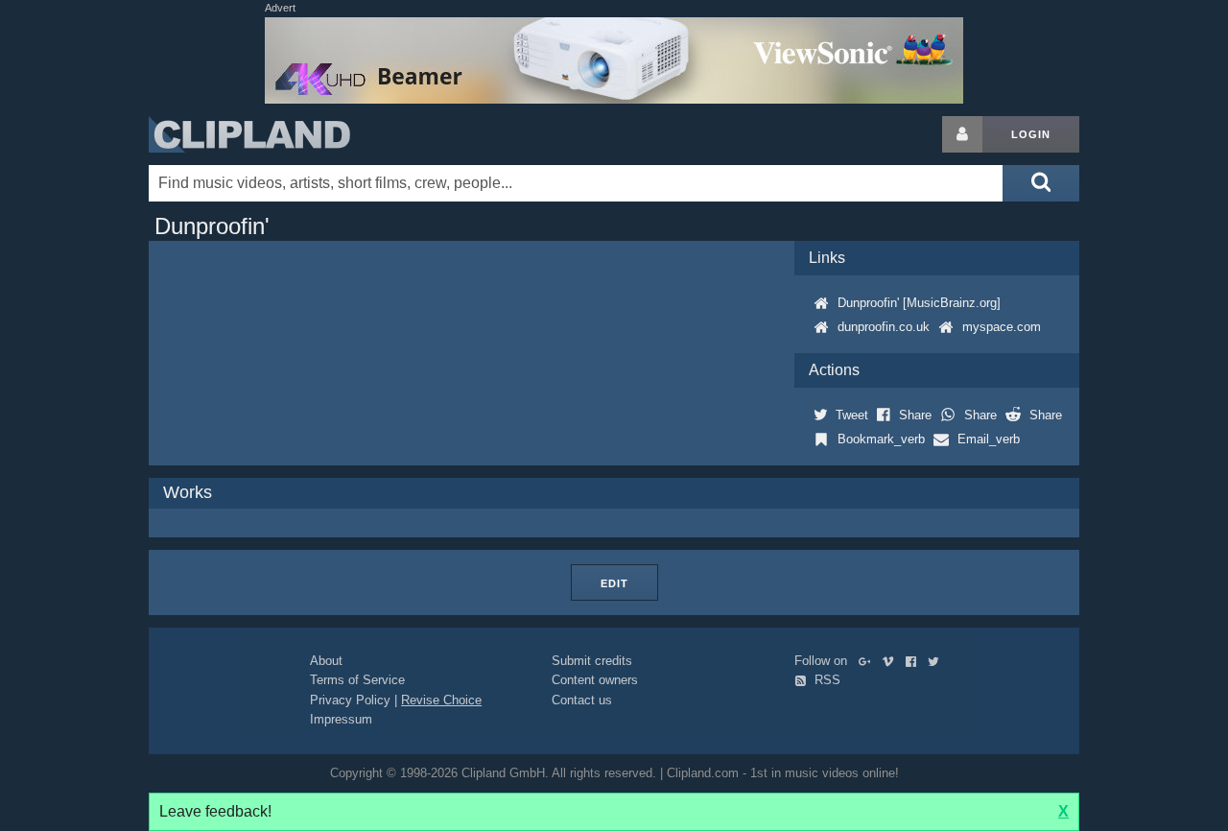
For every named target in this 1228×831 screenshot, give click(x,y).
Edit (614, 583)
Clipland (249, 134)
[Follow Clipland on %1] (869, 660)
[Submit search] (1041, 183)
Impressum (341, 719)
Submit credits (592, 660)
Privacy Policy (350, 700)
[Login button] (962, 134)
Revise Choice (441, 700)
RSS (825, 680)
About (326, 660)
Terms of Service (357, 680)
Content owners (595, 680)
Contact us (582, 700)
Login (1031, 134)
